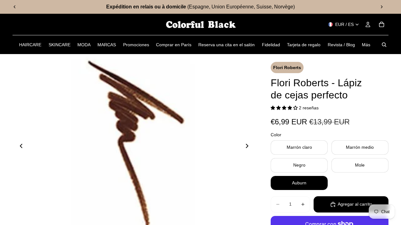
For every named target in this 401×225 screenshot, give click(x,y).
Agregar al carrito (355, 204)
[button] (285, 107)
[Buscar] (384, 45)
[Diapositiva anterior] (15, 7)
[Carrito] (381, 24)
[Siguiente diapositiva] (381, 7)
